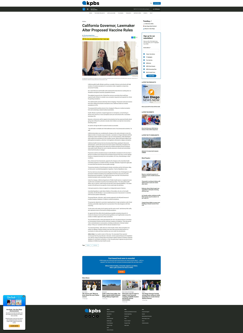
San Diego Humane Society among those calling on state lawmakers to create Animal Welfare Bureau (151, 296)
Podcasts (128, 13)
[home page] (90, 3)
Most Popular (146, 158)
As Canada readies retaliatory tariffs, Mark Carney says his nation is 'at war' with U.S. (151, 197)
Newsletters (109, 313)
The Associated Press (89, 35)
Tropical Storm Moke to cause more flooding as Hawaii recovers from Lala (151, 204)
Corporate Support (145, 311)
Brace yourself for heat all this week (151, 106)
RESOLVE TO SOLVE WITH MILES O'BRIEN (150, 152)
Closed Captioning (127, 313)
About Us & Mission (110, 311)
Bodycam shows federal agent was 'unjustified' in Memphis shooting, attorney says (150, 190)
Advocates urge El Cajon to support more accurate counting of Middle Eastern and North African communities (130, 297)
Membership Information (147, 316)
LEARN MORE (14, 326)
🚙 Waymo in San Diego (149, 28)
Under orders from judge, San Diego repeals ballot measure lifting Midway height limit (111, 295)
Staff (108, 327)
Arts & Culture (111, 13)
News (90, 13)
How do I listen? (127, 320)
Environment (104, 291)
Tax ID (143, 320)
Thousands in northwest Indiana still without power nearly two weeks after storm (151, 183)
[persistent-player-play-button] (83, 9)
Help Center (126, 325)
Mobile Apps (109, 320)
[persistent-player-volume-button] (88, 9)
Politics (84, 21)
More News (85, 278)
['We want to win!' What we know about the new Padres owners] (91, 285)
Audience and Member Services (130, 311)
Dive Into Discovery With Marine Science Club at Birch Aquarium (150, 129)
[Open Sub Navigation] (92, 13)
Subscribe (151, 75)
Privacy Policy (109, 325)
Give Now (156, 3)
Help (151, 13)
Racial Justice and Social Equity (128, 291)
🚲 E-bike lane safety (148, 23)
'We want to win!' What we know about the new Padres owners (90, 295)
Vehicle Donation (145, 323)
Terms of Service (110, 329)
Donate (121, 272)
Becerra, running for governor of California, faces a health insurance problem (151, 176)
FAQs (125, 318)
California (95, 245)
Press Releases (110, 323)
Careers (108, 316)
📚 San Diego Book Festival (149, 26)
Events (145, 13)
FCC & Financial (110, 318)
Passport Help (127, 323)
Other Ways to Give (145, 318)
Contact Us (126, 316)
